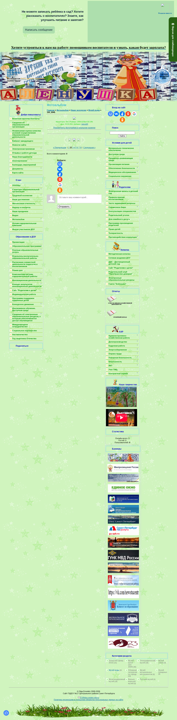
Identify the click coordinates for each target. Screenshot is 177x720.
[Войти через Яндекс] (59, 179)
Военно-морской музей (132, 681)
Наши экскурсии (78, 110)
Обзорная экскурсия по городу (132, 672)
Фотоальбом (63, 110)
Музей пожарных (162, 671)
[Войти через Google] (60, 185)
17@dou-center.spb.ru (89, 698)
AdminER (84, 124)
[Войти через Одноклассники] (59, 190)
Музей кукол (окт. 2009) (131, 664)
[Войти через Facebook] (59, 174)
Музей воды (94, 110)
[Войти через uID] (59, 163)
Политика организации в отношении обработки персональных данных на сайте (88, 700)
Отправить (64, 206)
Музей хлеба (161, 662)
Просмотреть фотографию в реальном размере (74, 128)
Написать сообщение (39, 29)
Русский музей (146, 679)
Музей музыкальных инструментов (146, 672)
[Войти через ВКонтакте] (59, 169)
